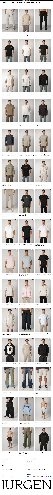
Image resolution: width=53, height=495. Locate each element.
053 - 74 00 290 (29, 462)
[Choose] (16, 31)
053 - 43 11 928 (4, 462)
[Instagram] (3, 465)
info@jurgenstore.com (30, 470)
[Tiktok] (28, 465)
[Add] (16, 330)
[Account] (49, 2)
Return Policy (29, 474)
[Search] (47, 2)
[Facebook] (2, 465)
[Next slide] (16, 20)
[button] (47, 7)
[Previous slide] (3, 20)
